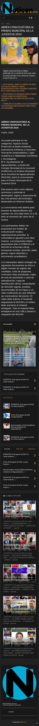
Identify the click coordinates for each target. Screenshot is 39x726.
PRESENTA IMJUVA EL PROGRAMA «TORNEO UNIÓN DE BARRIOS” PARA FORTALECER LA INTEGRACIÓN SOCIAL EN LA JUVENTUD (19, 340)
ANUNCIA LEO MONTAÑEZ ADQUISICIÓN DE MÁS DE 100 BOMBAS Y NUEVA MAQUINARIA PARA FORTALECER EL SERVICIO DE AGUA (18, 357)
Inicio (2, 23)
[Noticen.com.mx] (19, 13)
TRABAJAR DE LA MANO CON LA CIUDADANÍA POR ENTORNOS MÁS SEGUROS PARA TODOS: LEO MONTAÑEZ (19, 106)
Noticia (8, 23)
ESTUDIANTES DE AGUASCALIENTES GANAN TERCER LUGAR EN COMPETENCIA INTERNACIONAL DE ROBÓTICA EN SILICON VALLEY (18, 97)
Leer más (16, 528)
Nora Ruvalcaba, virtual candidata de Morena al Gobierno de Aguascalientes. (23, 427)
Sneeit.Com (23, 722)
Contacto (11, 712)
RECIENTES (8, 398)
